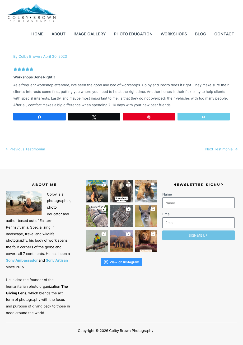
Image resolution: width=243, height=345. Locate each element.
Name (167, 194)
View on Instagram (124, 262)
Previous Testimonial (25, 149)
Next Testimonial (221, 149)
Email (166, 214)
